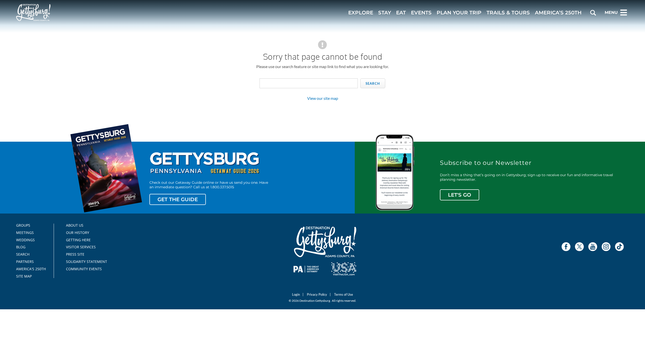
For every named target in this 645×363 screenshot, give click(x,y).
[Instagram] (606, 246)
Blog (20, 247)
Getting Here (78, 240)
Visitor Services (81, 247)
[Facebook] (566, 246)
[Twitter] (579, 246)
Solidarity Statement (85, 261)
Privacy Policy (317, 294)
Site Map (24, 276)
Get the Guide (177, 199)
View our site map (322, 98)
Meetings (25, 232)
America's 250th (29, 269)
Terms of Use (343, 294)
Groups (23, 225)
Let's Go (459, 195)
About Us (74, 225)
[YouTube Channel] (592, 246)
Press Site (75, 254)
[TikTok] (619, 246)
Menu (611, 12)
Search (373, 83)
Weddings (25, 240)
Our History (77, 232)
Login (296, 294)
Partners (25, 261)
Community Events (84, 269)
